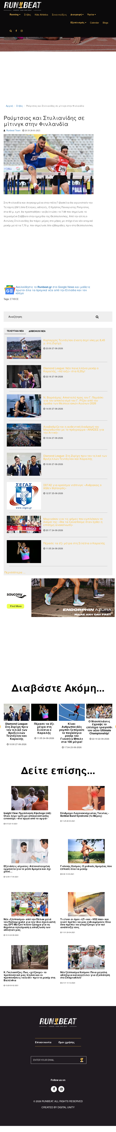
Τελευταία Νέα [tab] (15, 330)
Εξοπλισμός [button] (78, 22)
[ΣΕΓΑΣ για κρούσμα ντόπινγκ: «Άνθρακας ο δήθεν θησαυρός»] (24, 496)
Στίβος (27, 14)
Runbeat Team (13, 130)
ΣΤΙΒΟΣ (14, 299)
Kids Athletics (41, 14)
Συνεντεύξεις (59, 14)
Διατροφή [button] (76, 14)
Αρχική (9, 105)
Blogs (105, 22)
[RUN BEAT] (22, 6)
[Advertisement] (58, 82)
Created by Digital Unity (58, 1107)
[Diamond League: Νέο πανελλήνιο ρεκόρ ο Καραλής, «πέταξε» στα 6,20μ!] (24, 376)
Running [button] (14, 14)
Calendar (94, 22)
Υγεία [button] (91, 14)
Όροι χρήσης (66, 1042)
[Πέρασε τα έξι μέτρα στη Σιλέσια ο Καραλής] (24, 551)
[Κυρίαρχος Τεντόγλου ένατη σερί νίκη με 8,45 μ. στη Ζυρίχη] (24, 348)
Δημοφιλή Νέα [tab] (37, 331)
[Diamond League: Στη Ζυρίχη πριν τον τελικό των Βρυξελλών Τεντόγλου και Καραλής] (24, 464)
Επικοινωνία (43, 1042)
